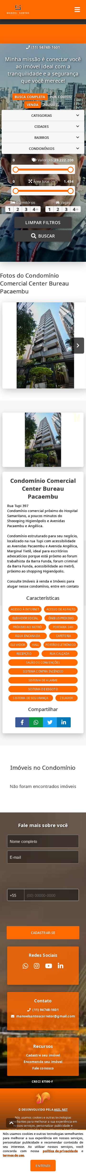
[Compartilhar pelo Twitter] (50, 722)
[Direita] (78, 346)
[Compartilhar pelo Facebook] (22, 722)
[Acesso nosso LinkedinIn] (60, 966)
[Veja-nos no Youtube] (48, 966)
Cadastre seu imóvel (43, 1055)
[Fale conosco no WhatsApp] (25, 966)
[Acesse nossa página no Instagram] (36, 966)
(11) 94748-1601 (45, 47)
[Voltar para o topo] (11, 1123)
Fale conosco (43, 1068)
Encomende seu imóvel (43, 1061)
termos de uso (13, 1155)
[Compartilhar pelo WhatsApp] (36, 722)
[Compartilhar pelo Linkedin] (64, 722)
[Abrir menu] (77, 9)
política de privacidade (60, 1151)
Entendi (43, 1165)
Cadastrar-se (43, 932)
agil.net (61, 1110)
